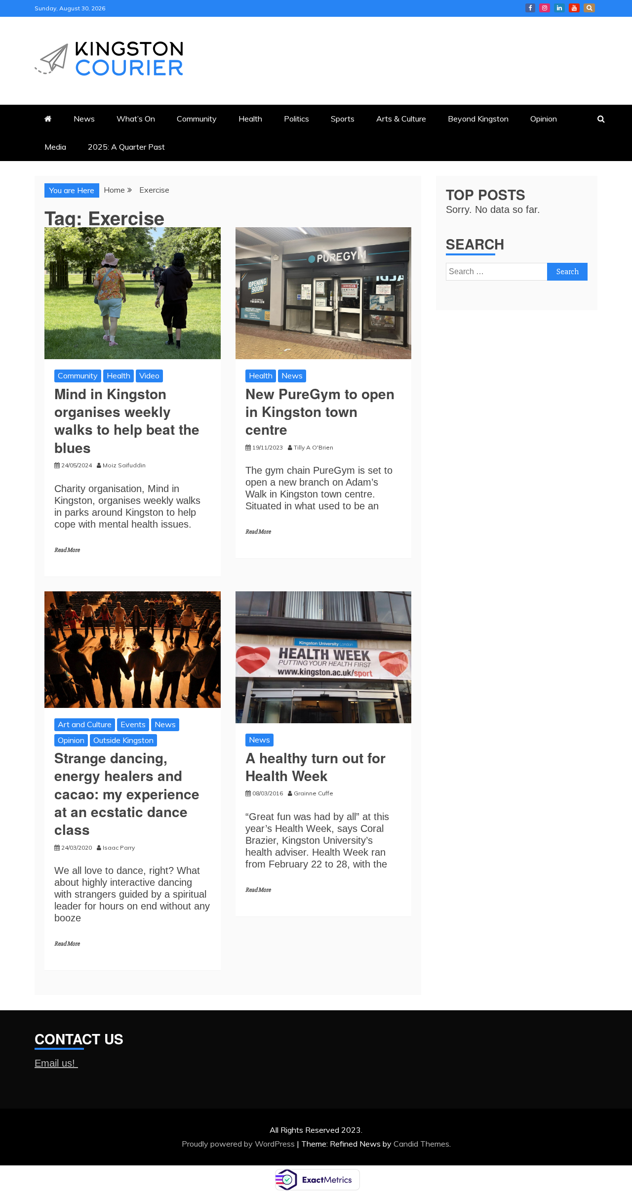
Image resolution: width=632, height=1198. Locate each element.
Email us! (56, 1063)
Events (133, 724)
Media (55, 147)
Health (250, 119)
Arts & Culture (401, 119)
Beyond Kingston (478, 119)
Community (197, 119)
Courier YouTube (574, 7)
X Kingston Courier (589, 7)
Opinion (543, 119)
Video (149, 375)
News (84, 119)
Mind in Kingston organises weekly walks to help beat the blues (126, 420)
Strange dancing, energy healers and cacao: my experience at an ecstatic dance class (126, 793)
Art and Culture (85, 724)
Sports (343, 119)
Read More (66, 550)
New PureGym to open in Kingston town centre (320, 411)
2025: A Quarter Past (126, 147)
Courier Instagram (544, 7)
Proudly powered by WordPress (239, 1144)
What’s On (136, 119)
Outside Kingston (123, 740)
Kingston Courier (530, 7)
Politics (296, 119)
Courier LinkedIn (559, 7)
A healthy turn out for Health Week (315, 766)
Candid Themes (421, 1144)
